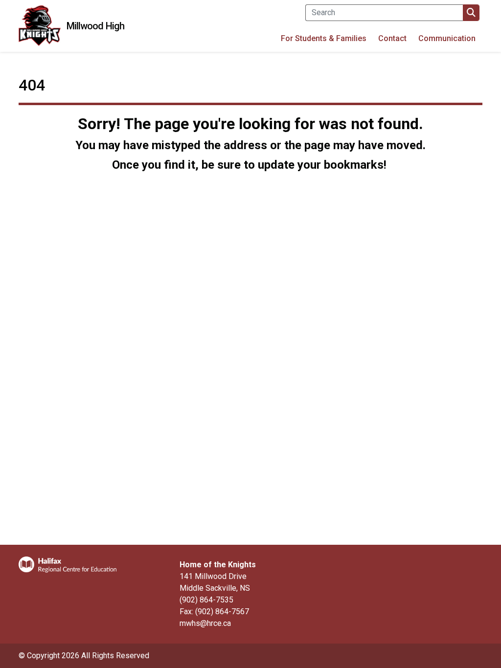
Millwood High (95, 26)
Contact (392, 38)
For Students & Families (323, 38)
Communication (447, 38)
